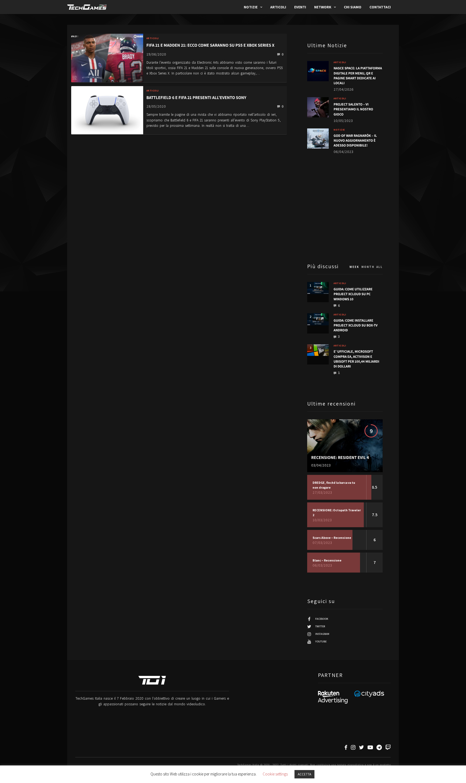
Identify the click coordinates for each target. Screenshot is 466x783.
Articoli (278, 7)
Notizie (251, 7)
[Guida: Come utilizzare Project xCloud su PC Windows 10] (318, 288)
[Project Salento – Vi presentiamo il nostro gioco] (318, 107)
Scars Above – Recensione (332, 538)
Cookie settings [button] (275, 774)
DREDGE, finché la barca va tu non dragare (334, 485)
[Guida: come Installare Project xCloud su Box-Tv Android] (318, 319)
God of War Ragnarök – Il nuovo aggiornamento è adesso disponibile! (355, 140)
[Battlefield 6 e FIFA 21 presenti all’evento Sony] (107, 110)
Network (322, 7)
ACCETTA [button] (304, 774)
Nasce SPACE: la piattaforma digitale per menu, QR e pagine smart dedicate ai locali (358, 75)
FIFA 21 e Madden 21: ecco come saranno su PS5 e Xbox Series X (210, 45)
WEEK (354, 267)
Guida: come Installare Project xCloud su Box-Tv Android (356, 325)
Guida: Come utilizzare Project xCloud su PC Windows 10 (353, 294)
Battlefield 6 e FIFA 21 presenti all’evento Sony (196, 97)
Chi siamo (352, 7)
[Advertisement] (345, 208)
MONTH (367, 267)
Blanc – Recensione (327, 560)
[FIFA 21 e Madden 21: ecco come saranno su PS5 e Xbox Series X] (107, 57)
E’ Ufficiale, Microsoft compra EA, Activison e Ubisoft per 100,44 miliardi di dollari (356, 359)
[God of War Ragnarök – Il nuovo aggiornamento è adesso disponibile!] (318, 138)
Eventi (300, 7)
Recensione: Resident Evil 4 (340, 457)
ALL (379, 267)
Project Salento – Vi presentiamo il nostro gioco (353, 109)
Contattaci (380, 7)
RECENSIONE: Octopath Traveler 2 (337, 512)
